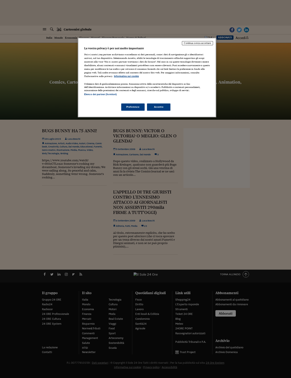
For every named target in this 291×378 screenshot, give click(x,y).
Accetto (159, 107)
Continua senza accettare (197, 43)
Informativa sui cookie (126, 76)
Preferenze (133, 107)
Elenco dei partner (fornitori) (100, 94)
